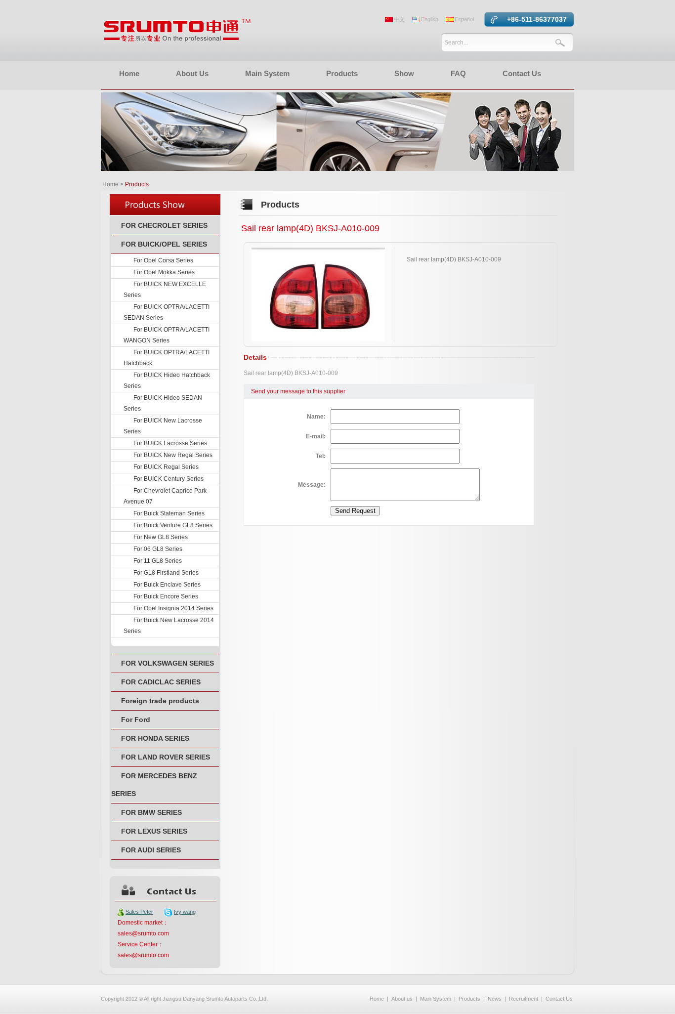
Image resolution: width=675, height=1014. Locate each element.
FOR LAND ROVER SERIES (165, 757)
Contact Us (522, 73)
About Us (192, 73)
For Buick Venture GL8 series (172, 525)
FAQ (458, 73)
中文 (399, 19)
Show (404, 73)
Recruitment (523, 999)
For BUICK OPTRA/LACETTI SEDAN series (167, 312)
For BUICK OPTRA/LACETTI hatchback (167, 358)
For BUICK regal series (166, 467)
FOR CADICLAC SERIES (161, 682)
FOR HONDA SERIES (155, 738)
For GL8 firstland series (166, 572)
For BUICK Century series (168, 478)
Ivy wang (185, 912)
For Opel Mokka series (164, 272)
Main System (267, 73)
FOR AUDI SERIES (151, 850)
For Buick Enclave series (167, 584)
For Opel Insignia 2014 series (173, 608)
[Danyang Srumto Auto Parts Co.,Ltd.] (177, 39)
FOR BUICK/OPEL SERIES (164, 244)
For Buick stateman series (169, 513)
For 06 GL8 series (157, 549)
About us (402, 999)
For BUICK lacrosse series (170, 443)
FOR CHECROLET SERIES (164, 225)
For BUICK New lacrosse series (163, 426)
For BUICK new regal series (172, 455)
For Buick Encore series (165, 596)
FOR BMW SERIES (151, 812)
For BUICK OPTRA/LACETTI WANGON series (167, 335)
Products (342, 73)
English (429, 19)
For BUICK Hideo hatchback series (167, 380)
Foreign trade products (160, 701)
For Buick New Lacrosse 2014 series (169, 625)
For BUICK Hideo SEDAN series (163, 403)
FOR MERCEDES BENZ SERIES (154, 785)
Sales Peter (139, 912)
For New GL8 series (160, 537)
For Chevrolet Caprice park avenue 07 (165, 496)
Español (464, 19)
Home (129, 73)
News (495, 999)
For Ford (135, 719)
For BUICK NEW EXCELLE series (165, 289)
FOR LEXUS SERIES (154, 831)
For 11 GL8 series (157, 560)
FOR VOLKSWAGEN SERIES (167, 663)
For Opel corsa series (163, 260)
